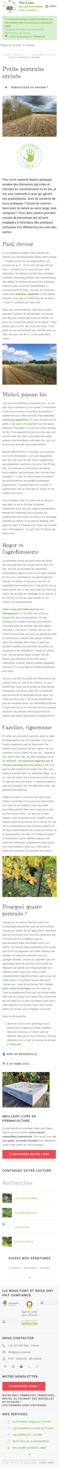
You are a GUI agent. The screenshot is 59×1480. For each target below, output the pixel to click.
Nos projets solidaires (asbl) (29, 1447)
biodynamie (12, 838)
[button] (51, 6)
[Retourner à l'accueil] (22, 6)
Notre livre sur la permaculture (31, 1441)
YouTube (45, 1268)
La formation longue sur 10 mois (32, 1421)
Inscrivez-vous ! (26, 1386)
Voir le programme (19, 36)
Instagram (30, 1268)
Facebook (15, 1268)
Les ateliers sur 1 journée (27, 1434)
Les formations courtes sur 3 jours (33, 1428)
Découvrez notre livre (31, 1154)
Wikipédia (15, 1044)
